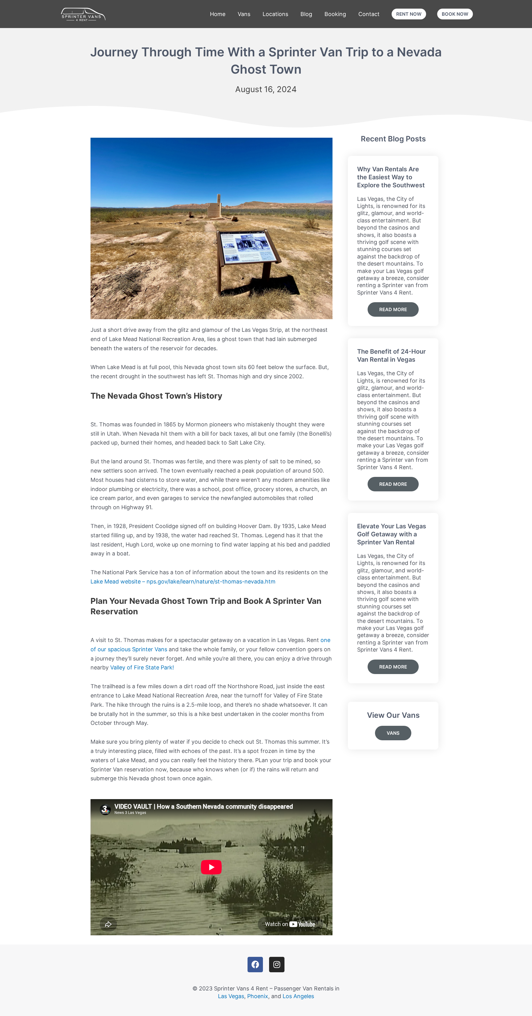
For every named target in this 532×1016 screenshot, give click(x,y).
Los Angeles (298, 996)
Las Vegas (231, 996)
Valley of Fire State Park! (142, 667)
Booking (335, 14)
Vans (244, 14)
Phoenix (257, 996)
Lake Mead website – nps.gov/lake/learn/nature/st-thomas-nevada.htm (183, 581)
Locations (275, 14)
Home (217, 14)
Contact (369, 14)
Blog (306, 14)
